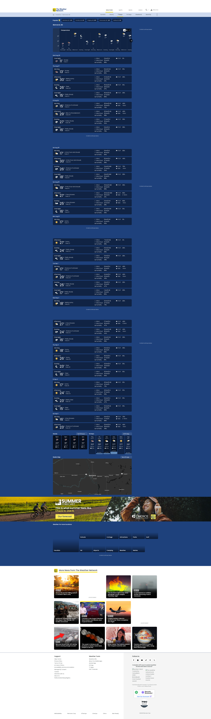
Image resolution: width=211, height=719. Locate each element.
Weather (58, 15)
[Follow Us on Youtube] (142, 660)
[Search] (146, 10)
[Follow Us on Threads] (150, 660)
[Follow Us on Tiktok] (146, 660)
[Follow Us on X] (154, 660)
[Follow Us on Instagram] (138, 660)
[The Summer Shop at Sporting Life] (151, 545)
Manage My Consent (60, 669)
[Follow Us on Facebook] (134, 660)
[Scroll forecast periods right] (131, 40)
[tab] (124, 30)
